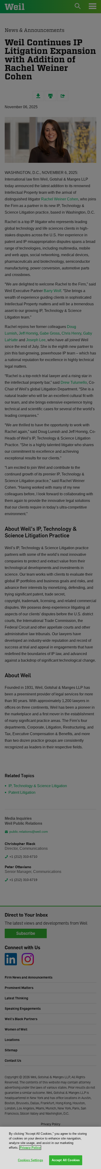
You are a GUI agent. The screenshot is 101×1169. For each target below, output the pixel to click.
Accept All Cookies (66, 1160)
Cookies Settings (30, 1160)
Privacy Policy (30, 1147)
